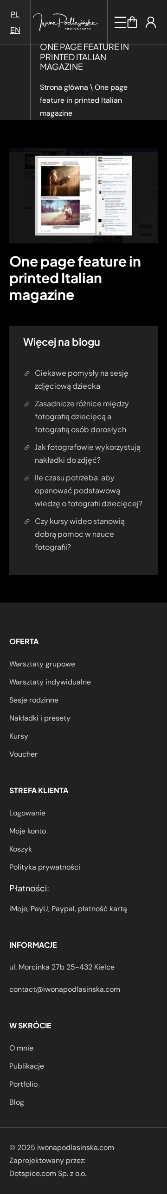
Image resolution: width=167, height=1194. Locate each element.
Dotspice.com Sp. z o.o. (47, 1173)
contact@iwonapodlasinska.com (64, 989)
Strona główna (64, 87)
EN (15, 30)
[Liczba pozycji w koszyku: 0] (132, 22)
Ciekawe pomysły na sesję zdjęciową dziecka (81, 379)
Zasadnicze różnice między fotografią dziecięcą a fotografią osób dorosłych (82, 416)
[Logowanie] (150, 22)
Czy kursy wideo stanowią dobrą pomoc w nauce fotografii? (80, 534)
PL (15, 14)
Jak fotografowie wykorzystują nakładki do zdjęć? (88, 453)
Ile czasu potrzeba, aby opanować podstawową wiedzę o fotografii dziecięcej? (88, 490)
